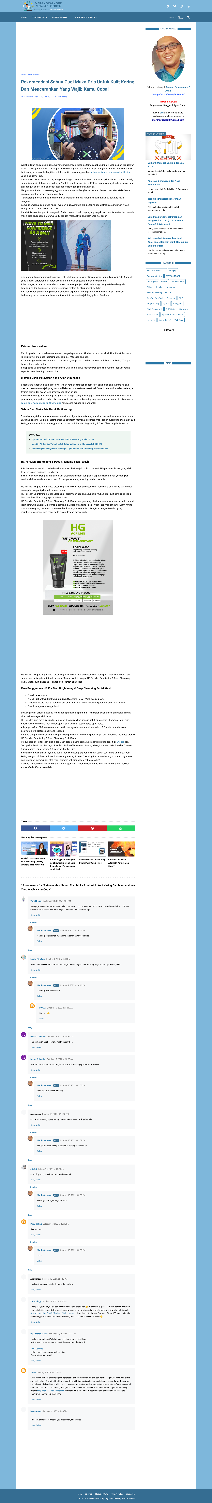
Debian (164, 281)
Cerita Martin (59, 17)
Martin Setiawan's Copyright (97, 1498)
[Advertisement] (78, 48)
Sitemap (88, 1494)
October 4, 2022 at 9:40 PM (58, 959)
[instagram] (181, 6)
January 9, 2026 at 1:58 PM (49, 1372)
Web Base (179, 320)
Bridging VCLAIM (154, 276)
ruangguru (177, 303)
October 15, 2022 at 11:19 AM (60, 1008)
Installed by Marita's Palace (123, 1498)
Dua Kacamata (177, 281)
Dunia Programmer (85, 17)
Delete (38, 915)
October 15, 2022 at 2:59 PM (73, 1140)
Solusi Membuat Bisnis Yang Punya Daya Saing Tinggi (92, 861)
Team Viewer (152, 314)
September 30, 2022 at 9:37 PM (57, 901)
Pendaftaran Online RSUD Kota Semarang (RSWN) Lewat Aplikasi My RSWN (33, 861)
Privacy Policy (117, 1494)
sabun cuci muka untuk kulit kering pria (41, 403)
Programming (153, 303)
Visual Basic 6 (165, 320)
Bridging (173, 270)
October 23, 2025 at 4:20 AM (54, 1301)
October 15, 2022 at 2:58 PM (73, 1085)
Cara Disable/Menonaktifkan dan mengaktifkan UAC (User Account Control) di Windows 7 (165, 220)
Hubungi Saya (101, 1494)
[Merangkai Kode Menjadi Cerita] (44, 6)
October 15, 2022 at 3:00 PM (73, 1195)
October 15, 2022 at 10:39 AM (60, 1036)
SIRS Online (171, 309)
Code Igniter (152, 281)
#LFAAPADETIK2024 (156, 270)
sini (162, 112)
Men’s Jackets (36, 1349)
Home (24, 17)
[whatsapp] (188, 6)
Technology (35, 1301)
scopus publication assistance (50, 1391)
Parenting (171, 298)
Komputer (170, 287)
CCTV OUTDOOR (173, 276)
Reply (32, 915)
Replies (33, 922)
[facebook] (167, 6)
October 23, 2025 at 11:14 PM (62, 1334)
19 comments (61, 97)
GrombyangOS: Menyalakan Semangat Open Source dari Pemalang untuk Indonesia (70, 448)
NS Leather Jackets (39, 1334)
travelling (151, 320)
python (166, 303)
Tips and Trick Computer (172, 314)
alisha (33, 1372)
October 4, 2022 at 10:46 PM (73, 930)
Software (183, 309)
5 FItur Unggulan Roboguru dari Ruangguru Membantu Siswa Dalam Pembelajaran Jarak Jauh (62, 864)
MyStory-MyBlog (154, 292)
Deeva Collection (38, 1036)
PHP (181, 298)
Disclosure (130, 1494)
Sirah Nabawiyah (154, 309)
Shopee (120, 741)
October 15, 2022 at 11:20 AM (51, 1169)
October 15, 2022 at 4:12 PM (54, 1279)
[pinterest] (92, 828)
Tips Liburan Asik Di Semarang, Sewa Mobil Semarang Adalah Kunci (63, 439)
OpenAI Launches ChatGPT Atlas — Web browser (52, 1313)
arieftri (33, 1169)
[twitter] (174, 6)
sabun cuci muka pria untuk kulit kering (111, 172)
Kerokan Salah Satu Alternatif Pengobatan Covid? (118, 862)
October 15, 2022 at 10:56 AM (55, 1114)
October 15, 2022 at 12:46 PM (56, 1224)
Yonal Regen (36, 901)
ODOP (168, 292)
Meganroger (36, 1411)
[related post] (34, 848)
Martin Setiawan (44, 930)
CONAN (42, 1008)
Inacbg (159, 287)
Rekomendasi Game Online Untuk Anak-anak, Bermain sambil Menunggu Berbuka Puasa (168, 242)
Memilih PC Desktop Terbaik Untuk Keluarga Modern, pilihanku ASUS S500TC (67, 444)
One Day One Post (155, 298)
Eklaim (150, 287)
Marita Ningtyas (37, 959)
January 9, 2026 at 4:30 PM (55, 1411)
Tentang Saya (39, 17)
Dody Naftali (36, 1224)
